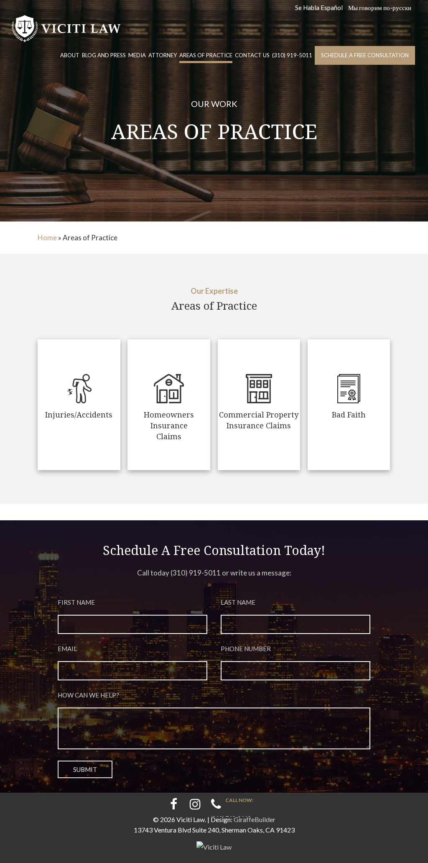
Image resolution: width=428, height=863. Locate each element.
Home (47, 237)
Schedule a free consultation (365, 55)
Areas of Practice (205, 55)
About (69, 55)
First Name (76, 602)
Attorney (162, 55)
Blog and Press (104, 55)
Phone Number (246, 648)
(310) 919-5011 (292, 55)
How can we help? (88, 695)
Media (137, 55)
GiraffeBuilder (254, 819)
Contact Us (252, 55)
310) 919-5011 (197, 572)
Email (67, 648)
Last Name (238, 602)
